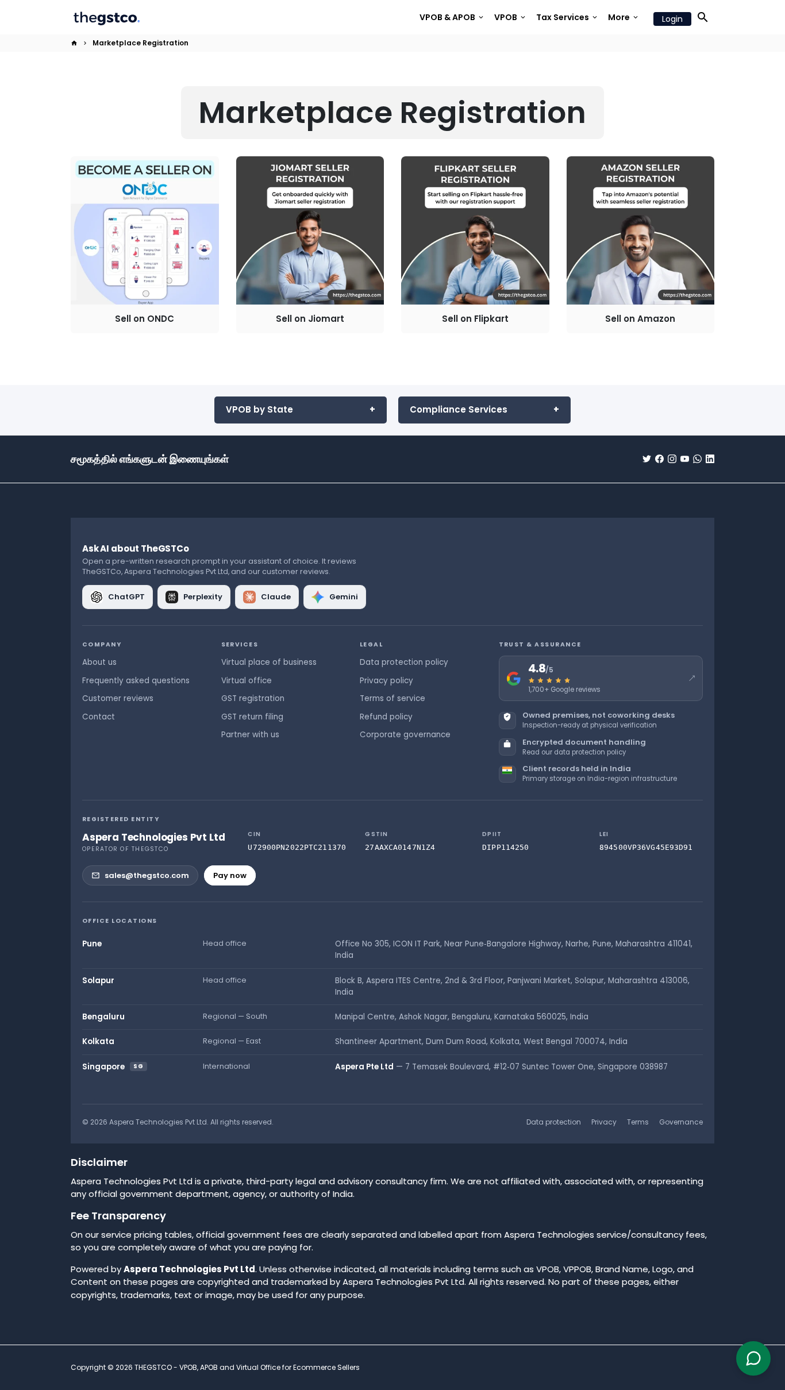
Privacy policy (386, 680)
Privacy (604, 1122)
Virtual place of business (269, 662)
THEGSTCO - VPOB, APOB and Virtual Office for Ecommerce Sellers (247, 1367)
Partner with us (250, 734)
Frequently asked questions (136, 680)
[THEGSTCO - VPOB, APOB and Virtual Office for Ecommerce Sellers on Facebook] (659, 459)
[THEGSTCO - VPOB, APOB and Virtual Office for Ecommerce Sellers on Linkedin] (710, 459)
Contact (98, 716)
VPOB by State (259, 409)
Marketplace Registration (140, 43)
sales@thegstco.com (147, 875)
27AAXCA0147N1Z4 (400, 847)
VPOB (510, 17)
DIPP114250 (505, 847)
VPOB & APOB (452, 17)
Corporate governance (405, 734)
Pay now (230, 875)
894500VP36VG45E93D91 (646, 847)
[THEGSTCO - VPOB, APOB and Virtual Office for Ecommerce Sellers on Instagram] (672, 459)
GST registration (252, 698)
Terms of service (392, 698)
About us (99, 662)
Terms (638, 1122)
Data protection (553, 1122)
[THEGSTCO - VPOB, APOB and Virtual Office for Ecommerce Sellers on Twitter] (646, 459)
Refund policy (386, 716)
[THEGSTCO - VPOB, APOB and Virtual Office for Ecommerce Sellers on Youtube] (684, 459)
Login (672, 19)
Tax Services (567, 17)
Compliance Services (458, 409)
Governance (681, 1122)
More (624, 17)
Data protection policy (404, 662)
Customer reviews (117, 698)
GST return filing (252, 716)
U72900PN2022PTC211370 (297, 847)
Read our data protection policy (574, 752)
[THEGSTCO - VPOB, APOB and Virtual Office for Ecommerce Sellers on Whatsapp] (697, 459)
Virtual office (246, 680)
